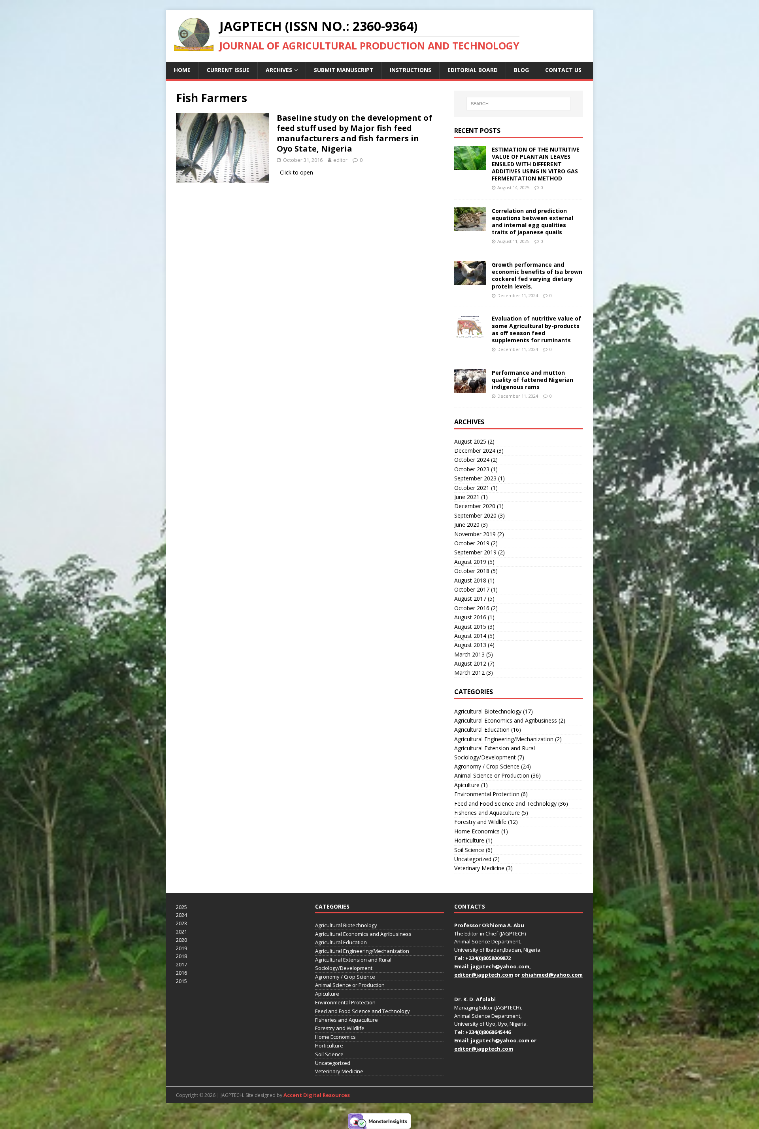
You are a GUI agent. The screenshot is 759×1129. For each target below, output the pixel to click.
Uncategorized (472, 859)
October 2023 (471, 469)
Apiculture (467, 785)
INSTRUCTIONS (410, 70)
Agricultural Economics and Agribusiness (505, 720)
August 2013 (470, 645)
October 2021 (471, 487)
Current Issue (228, 70)
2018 (181, 956)
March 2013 (469, 654)
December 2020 (474, 506)
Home (182, 70)
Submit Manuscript (344, 70)
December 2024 (474, 450)
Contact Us (563, 70)
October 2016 (471, 608)
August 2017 (470, 598)
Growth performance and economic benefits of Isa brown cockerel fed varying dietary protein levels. (537, 275)
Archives (279, 70)
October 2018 (471, 571)
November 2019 (475, 534)
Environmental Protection (486, 794)
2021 (181, 931)
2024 (181, 914)
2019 (181, 948)
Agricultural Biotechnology (487, 711)
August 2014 (470, 635)
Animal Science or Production (491, 775)
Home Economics (477, 831)
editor (340, 159)
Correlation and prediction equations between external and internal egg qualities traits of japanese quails (532, 221)
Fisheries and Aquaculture (487, 812)
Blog (521, 70)
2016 (181, 972)
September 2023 (475, 478)
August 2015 (470, 626)
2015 (181, 981)
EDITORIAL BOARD (472, 70)
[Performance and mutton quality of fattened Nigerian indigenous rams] (470, 388)
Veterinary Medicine (479, 868)
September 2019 (475, 552)
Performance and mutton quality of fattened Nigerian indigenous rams (532, 380)
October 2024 (471, 459)
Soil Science (469, 850)
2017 (181, 964)
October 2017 (471, 589)
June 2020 (467, 524)
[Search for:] (519, 103)
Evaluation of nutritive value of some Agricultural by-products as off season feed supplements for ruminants (536, 329)
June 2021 (467, 497)
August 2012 (470, 663)
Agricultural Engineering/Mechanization (503, 739)
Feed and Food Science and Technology (505, 803)
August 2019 (470, 561)
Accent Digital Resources (316, 1095)
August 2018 (470, 580)
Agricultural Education (482, 729)
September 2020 (475, 515)
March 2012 (469, 672)
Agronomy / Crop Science (486, 766)
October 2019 (471, 543)
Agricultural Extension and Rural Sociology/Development (494, 752)
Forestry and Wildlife (480, 821)
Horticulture (469, 840)
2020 (181, 939)
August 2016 (470, 617)
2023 (181, 923)
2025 (181, 907)
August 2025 (470, 441)
